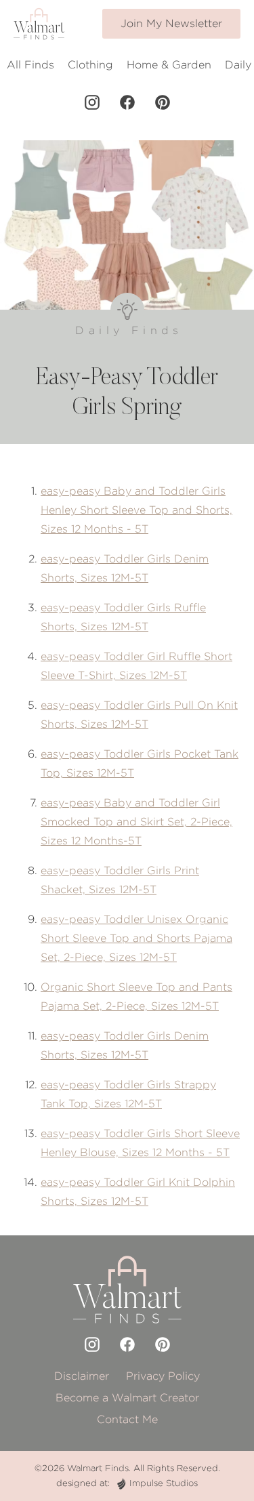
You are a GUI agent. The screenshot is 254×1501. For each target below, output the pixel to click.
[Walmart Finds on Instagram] (92, 102)
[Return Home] (39, 24)
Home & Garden (169, 64)
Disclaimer (81, 1376)
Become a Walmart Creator (127, 1397)
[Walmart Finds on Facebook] (127, 102)
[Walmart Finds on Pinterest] (162, 102)
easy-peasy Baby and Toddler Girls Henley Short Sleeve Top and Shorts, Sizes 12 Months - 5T (136, 510)
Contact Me (127, 1419)
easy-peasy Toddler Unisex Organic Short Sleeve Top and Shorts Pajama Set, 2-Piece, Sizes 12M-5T (136, 938)
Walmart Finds (98, 1468)
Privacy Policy (163, 1376)
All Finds (30, 64)
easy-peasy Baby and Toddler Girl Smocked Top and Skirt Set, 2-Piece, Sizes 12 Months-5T (136, 821)
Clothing (90, 64)
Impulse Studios (163, 1483)
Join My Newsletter (171, 23)
